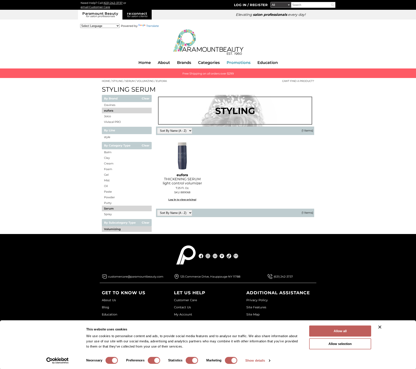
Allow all (340, 331)
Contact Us (182, 307)
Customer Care (185, 300)
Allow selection (340, 344)
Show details (255, 360)
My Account (183, 314)
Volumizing (112, 229)
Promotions (238, 62)
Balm (108, 152)
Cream (109, 163)
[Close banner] (379, 326)
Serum (109, 208)
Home (144, 62)
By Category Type (117, 145)
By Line (109, 130)
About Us (109, 300)
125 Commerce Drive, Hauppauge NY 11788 (210, 276)
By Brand (111, 98)
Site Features (256, 307)
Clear (146, 98)
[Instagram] (208, 256)
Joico (107, 116)
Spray (108, 214)
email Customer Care (95, 7)
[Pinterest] (222, 256)
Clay (107, 157)
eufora (108, 110)
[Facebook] (201, 256)
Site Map (253, 314)
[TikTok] (229, 256)
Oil (106, 186)
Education (267, 62)
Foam (108, 169)
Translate (152, 26)
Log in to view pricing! (182, 199)
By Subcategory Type (120, 222)
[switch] (154, 360)
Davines (109, 105)
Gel (106, 174)
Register (259, 5)
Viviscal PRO (112, 122)
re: (137, 14)
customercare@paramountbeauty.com (135, 276)
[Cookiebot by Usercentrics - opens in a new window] (57, 360)
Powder (109, 197)
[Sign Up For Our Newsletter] (236, 256)
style (107, 137)
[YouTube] (215, 256)
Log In (241, 5)
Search (332, 5)
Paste (108, 191)
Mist (107, 180)
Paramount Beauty (100, 14)
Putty (108, 203)
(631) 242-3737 (113, 3)
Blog (105, 307)
